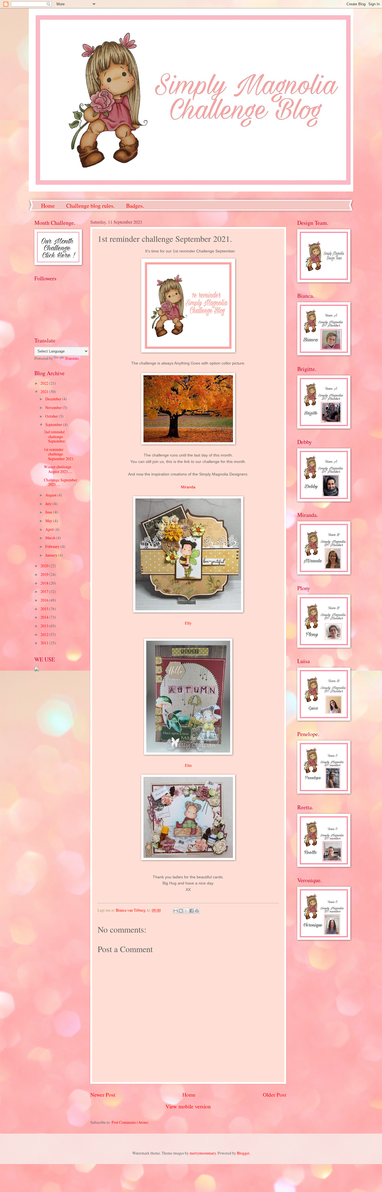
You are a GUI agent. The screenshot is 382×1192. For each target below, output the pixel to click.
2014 (45, 617)
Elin (188, 765)
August (51, 495)
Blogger (243, 1153)
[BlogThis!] (181, 911)
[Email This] (175, 911)
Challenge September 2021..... (60, 482)
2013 (45, 625)
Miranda (188, 487)
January (51, 555)
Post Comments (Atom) (130, 1122)
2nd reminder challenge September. (54, 436)
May (49, 520)
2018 (45, 583)
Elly (188, 623)
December (53, 398)
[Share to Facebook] (191, 911)
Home (48, 205)
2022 (45, 383)
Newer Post (102, 1094)
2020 (45, 565)
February (52, 546)
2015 (45, 608)
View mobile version (188, 1106)
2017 (45, 591)
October (52, 416)
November (54, 407)
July (49, 503)
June (49, 512)
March (50, 537)
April (50, 529)
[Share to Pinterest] (197, 911)
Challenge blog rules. (90, 205)
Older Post (274, 1094)
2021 (45, 391)
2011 (45, 642)
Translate (72, 358)
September (54, 424)
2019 (45, 574)
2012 (45, 634)
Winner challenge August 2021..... (58, 469)
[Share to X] (186, 911)
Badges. (135, 205)
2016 (45, 600)
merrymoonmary (203, 1153)
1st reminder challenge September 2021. (59, 454)
